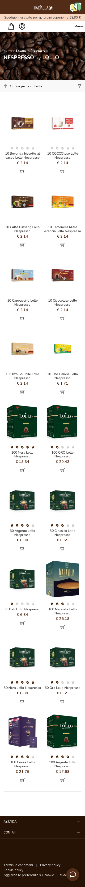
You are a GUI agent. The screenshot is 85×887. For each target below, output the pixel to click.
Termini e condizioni (19, 865)
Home (8, 51)
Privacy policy (50, 865)
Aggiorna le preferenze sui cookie (29, 875)
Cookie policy (14, 870)
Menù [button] (77, 26)
